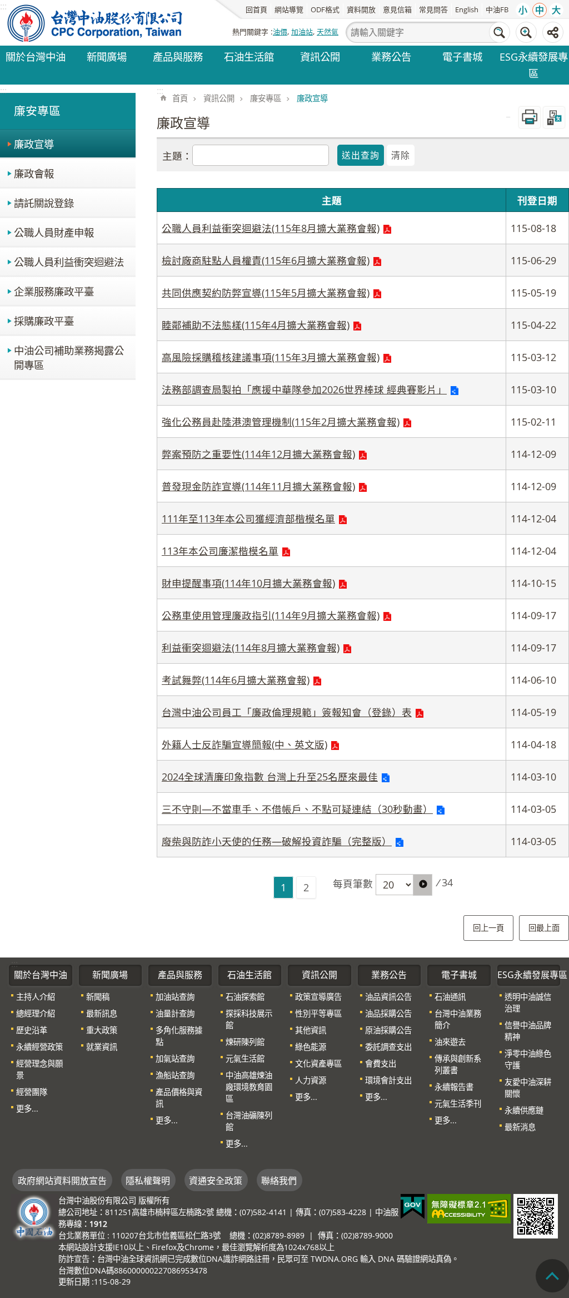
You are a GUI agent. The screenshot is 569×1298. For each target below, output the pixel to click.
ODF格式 (325, 9)
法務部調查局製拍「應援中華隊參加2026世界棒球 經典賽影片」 (304, 389)
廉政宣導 (34, 144)
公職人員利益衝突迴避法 (69, 262)
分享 (552, 32)
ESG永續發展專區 (534, 65)
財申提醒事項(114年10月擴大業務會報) (248, 583)
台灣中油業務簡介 (458, 1019)
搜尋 (499, 32)
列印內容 (529, 117)
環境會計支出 (388, 1080)
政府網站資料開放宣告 (62, 1180)
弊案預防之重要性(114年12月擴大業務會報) (258, 454)
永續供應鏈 (524, 1110)
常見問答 (433, 9)
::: (3, 91)
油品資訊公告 (388, 996)
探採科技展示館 (249, 1019)
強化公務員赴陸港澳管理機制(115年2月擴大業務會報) (281, 421)
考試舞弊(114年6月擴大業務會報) (236, 680)
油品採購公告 (388, 1013)
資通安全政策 (215, 1180)
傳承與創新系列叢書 (458, 1064)
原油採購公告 (388, 1030)
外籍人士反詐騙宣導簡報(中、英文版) (244, 744)
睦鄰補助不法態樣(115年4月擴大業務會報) (256, 325)
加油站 (302, 32)
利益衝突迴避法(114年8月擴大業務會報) (251, 647)
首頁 (180, 98)
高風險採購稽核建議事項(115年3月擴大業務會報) (271, 357)
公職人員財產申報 (54, 232)
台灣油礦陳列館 (249, 1121)
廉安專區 (265, 98)
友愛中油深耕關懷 (528, 1088)
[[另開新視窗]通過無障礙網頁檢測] (469, 1208)
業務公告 (391, 56)
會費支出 (380, 1063)
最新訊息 (101, 1013)
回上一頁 (488, 927)
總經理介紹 (35, 1013)
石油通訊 (450, 996)
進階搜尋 (526, 32)
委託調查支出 (388, 1047)
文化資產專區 (318, 1063)
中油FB (497, 9)
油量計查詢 (175, 1013)
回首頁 (256, 9)
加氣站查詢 (175, 1058)
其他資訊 (310, 1030)
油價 (280, 32)
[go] (422, 885)
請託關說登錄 (44, 203)
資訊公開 (320, 56)
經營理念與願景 (39, 1069)
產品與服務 (178, 56)
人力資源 (310, 1080)
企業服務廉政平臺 (54, 291)
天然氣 (327, 32)
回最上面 (544, 927)
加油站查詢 (175, 996)
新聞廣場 (107, 56)
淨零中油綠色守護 (528, 1059)
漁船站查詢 (175, 1075)
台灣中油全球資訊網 (95, 23)
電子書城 (462, 56)
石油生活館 (249, 56)
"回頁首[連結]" (552, 1275)
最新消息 (520, 1127)
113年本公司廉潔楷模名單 (220, 550)
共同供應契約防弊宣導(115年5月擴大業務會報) (266, 292)
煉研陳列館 (245, 1042)
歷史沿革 (31, 1030)
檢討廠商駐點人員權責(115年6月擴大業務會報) (266, 260)
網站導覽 (288, 9)
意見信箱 (397, 9)
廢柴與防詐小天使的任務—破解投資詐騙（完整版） (277, 841)
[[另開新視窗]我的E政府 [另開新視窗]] (413, 1207)
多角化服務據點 (179, 1036)
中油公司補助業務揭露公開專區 (69, 357)
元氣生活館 (245, 1058)
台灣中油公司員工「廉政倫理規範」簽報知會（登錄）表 (287, 712)
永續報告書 (454, 1087)
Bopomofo (554, 117)
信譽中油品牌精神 (528, 1031)
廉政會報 (34, 173)
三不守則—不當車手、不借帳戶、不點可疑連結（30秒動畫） (297, 809)
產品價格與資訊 (179, 1098)
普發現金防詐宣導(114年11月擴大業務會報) (258, 486)
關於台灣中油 (36, 56)
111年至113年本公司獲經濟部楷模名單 (248, 518)
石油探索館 (245, 996)
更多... (27, 1108)
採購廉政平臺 (44, 321)
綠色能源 (310, 1047)
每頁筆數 (353, 883)
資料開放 (361, 9)
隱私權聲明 (148, 1180)
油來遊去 (450, 1042)
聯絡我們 (279, 1180)
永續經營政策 (39, 1047)
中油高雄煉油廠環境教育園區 (249, 1087)
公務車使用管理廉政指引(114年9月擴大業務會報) (271, 615)
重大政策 (101, 1030)
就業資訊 (101, 1047)
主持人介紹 (35, 996)
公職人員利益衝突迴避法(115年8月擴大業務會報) (271, 228)
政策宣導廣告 (318, 996)
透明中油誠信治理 (528, 1002)
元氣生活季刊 (458, 1103)
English (466, 9)
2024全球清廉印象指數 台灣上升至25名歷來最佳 (270, 776)
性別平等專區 (318, 1013)
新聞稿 (97, 996)
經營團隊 (31, 1092)
